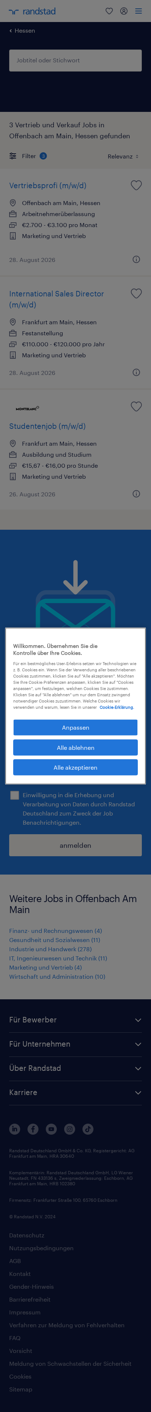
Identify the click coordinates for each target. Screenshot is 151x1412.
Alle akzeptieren (75, 767)
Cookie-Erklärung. (117, 707)
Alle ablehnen (76, 747)
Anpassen (75, 727)
